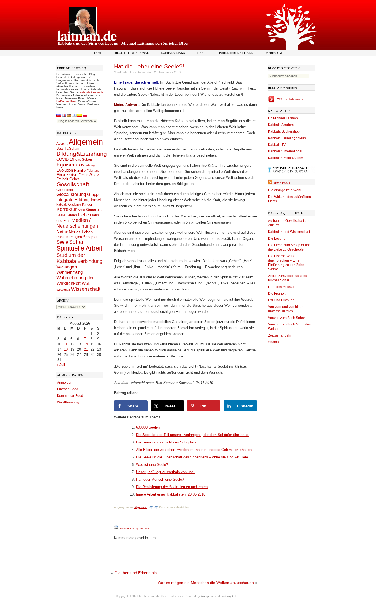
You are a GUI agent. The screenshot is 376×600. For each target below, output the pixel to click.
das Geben (83, 160)
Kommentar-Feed (70, 396)
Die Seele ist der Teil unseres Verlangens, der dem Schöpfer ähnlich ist (192, 435)
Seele (62, 242)
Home (98, 53)
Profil (202, 53)
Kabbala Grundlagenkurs (287, 138)
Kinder (87, 204)
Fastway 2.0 (228, 596)
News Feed (281, 183)
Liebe (83, 214)
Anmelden (64, 382)
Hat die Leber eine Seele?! (149, 66)
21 (86, 349)
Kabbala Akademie (91, 92)
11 (65, 344)
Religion (75, 237)
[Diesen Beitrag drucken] (116, 528)
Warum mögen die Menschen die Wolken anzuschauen (206, 582)
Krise (81, 209)
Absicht (61, 144)
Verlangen (66, 267)
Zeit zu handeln (279, 335)
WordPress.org (68, 402)
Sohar (76, 242)
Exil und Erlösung (281, 300)
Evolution (64, 170)
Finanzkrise (66, 175)
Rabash (62, 237)
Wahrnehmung (69, 272)
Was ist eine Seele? (152, 464)
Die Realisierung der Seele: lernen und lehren (172, 487)
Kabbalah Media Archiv (285, 158)
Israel (96, 199)
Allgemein (86, 141)
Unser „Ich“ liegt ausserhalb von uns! (165, 472)
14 (86, 344)
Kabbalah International (285, 151)
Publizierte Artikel (236, 53)
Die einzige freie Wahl (284, 190)
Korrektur (66, 209)
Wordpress (207, 596)
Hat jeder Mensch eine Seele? (160, 479)
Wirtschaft (63, 289)
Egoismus (68, 165)
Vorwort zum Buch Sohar (286, 318)
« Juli (60, 365)
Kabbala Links (173, 53)
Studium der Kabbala (70, 258)
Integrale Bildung (73, 199)
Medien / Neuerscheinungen (77, 223)
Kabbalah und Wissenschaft (289, 232)
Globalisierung (71, 194)
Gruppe (93, 194)
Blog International (132, 53)
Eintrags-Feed (67, 389)
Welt (86, 283)
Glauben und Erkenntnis (136, 573)
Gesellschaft (72, 184)
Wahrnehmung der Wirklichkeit (75, 280)
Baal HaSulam (67, 148)
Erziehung (88, 165)
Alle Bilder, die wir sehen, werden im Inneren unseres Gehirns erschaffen (194, 450)
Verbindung (89, 261)
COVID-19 (65, 159)
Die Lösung (276, 238)
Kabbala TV (277, 145)
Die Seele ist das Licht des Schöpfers (166, 442)
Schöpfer (90, 237)
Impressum (273, 53)
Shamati (274, 342)
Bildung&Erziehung (81, 153)
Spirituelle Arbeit (79, 248)
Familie (80, 171)
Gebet (74, 179)
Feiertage (93, 170)
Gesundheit (65, 190)
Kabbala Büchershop (284, 131)
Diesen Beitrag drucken (135, 528)
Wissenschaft (85, 289)
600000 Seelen (148, 427)
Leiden (71, 215)
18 (66, 349)
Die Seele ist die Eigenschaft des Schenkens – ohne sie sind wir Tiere (192, 457)
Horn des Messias (281, 287)
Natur (62, 232)
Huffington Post (66, 101)
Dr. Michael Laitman (283, 118)
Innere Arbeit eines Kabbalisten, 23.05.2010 (170, 494)
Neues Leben (81, 232)
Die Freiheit (276, 293)
